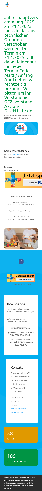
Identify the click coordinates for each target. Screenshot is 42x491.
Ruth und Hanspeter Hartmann (18, 115)
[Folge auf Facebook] (21, 261)
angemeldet (15, 154)
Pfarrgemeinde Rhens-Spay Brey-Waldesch (18, 480)
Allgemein (12, 118)
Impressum (29, 486)
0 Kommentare (22, 118)
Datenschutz (8, 488)
